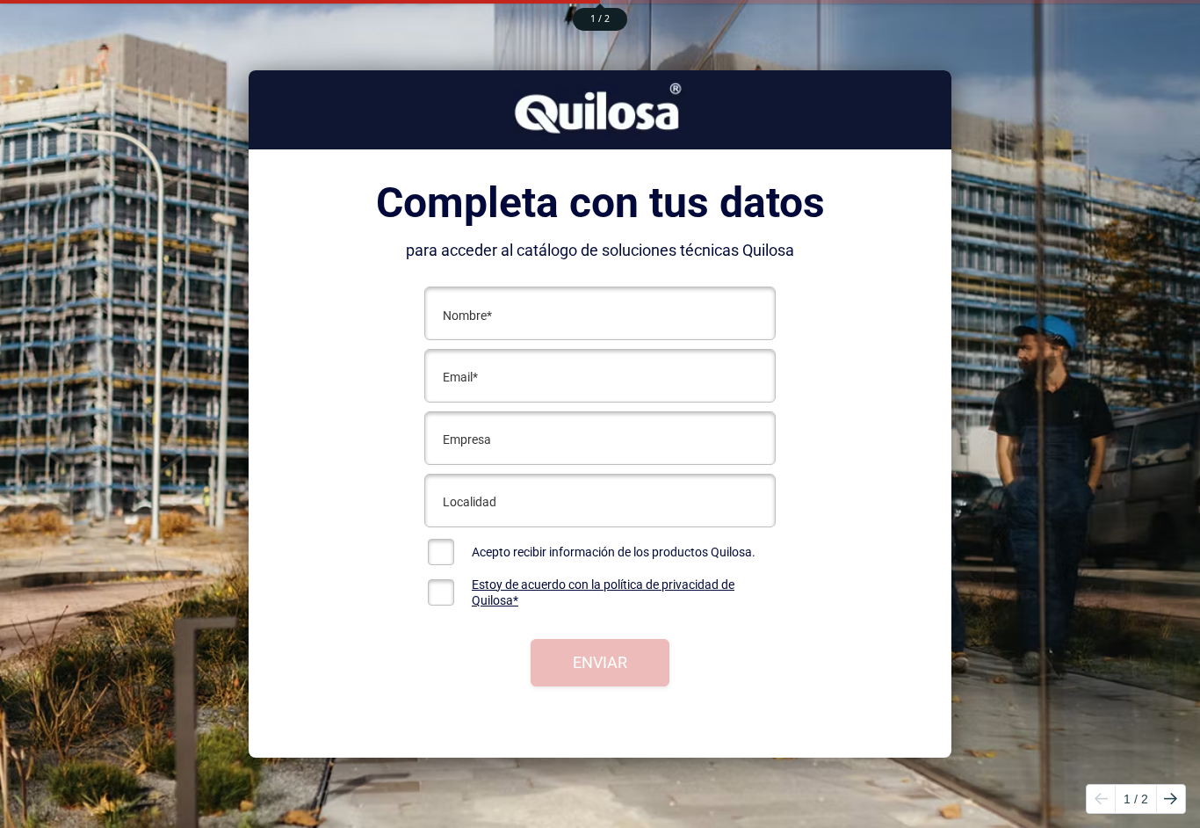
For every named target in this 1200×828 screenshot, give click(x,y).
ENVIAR (600, 662)
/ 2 (1136, 799)
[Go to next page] (1170, 799)
